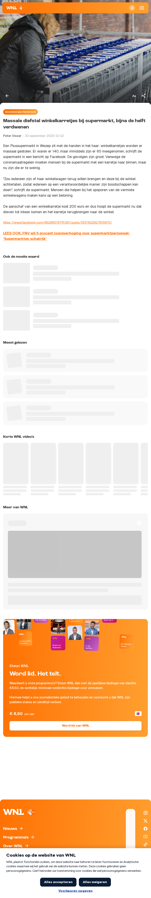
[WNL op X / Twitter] (145, 820)
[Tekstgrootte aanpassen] (134, 96)
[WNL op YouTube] (145, 836)
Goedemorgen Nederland (20, 111)
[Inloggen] (132, 8)
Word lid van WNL (75, 725)
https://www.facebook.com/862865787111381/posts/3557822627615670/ (57, 222)
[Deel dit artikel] (144, 96)
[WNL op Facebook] (145, 828)
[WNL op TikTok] (145, 844)
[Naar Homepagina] (15, 7)
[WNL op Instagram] (145, 813)
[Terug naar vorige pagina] (7, 96)
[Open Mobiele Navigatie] (141, 8)
